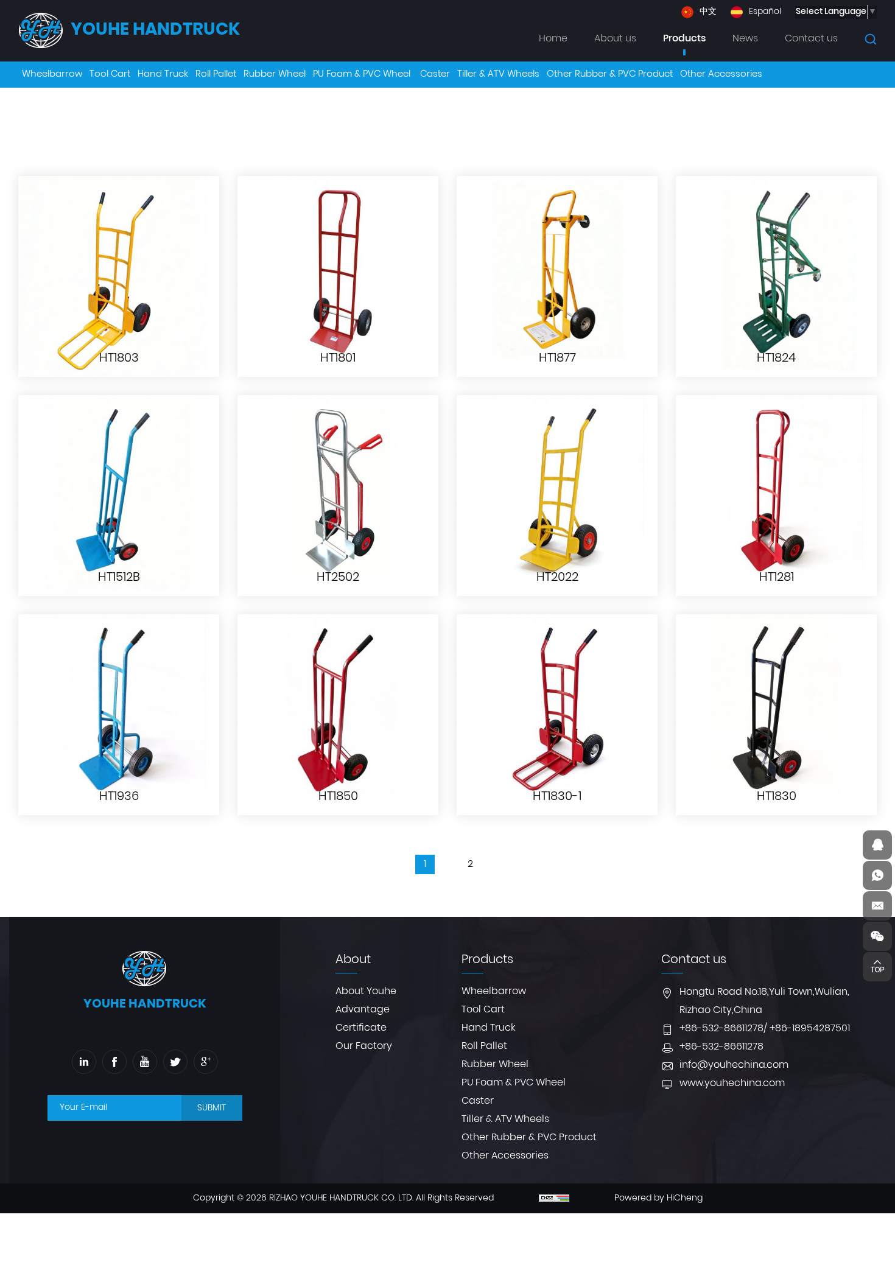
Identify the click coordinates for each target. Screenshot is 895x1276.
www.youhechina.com (732, 1084)
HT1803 (119, 358)
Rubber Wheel (495, 1065)
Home (553, 39)
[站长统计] (554, 1198)
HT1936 (119, 797)
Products (684, 39)
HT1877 (557, 358)
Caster (478, 1101)
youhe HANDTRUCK (155, 30)
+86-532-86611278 (721, 1029)
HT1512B (119, 577)
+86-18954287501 (810, 1029)
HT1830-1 (557, 797)
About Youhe (365, 992)
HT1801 (338, 358)
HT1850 (338, 797)
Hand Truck (488, 1028)
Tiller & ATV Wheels (505, 1119)
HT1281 (776, 577)
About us (615, 39)
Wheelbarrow (494, 992)
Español (765, 12)
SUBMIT (211, 1108)
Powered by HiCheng (658, 1198)
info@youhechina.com (733, 1065)
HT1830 (776, 797)
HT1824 (776, 358)
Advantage (362, 1010)
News (745, 39)
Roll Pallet (484, 1046)
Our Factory (363, 1046)
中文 (708, 12)
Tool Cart (483, 1010)
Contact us (811, 39)
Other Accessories (505, 1156)
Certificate (361, 1028)
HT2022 (557, 577)
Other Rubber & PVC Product (529, 1138)
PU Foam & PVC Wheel (514, 1083)
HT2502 (338, 577)
